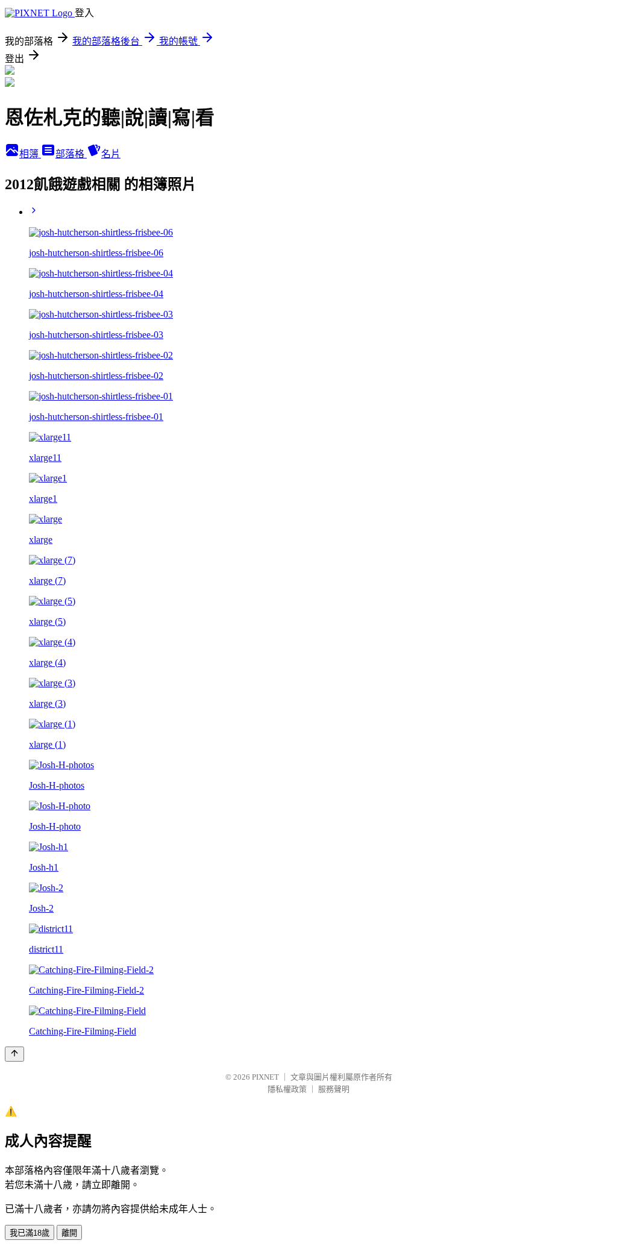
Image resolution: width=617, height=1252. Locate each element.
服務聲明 (333, 1089)
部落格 (71, 154)
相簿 (30, 154)
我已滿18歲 (29, 1233)
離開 (69, 1233)
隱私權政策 (287, 1089)
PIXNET (265, 1076)
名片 (111, 154)
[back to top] (14, 1054)
